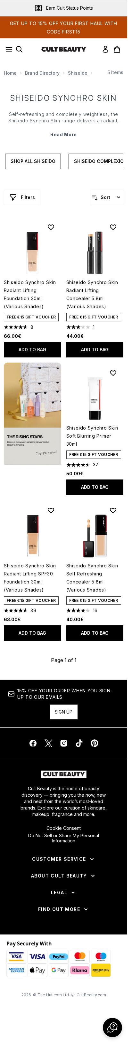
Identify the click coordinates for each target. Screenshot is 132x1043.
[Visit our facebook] (33, 743)
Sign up (63, 712)
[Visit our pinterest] (94, 743)
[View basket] (117, 49)
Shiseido (77, 73)
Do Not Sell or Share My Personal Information (63, 838)
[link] (105, 49)
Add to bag (32, 349)
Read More (63, 134)
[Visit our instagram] (63, 743)
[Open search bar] (19, 49)
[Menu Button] (7, 49)
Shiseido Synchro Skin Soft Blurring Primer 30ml (92, 436)
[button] (32, 414)
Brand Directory (42, 73)
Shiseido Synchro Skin (63, 98)
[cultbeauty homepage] (64, 49)
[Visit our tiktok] (79, 743)
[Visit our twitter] (48, 743)
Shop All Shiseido (33, 161)
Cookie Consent (63, 828)
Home (10, 73)
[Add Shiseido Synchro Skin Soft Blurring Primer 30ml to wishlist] (113, 373)
